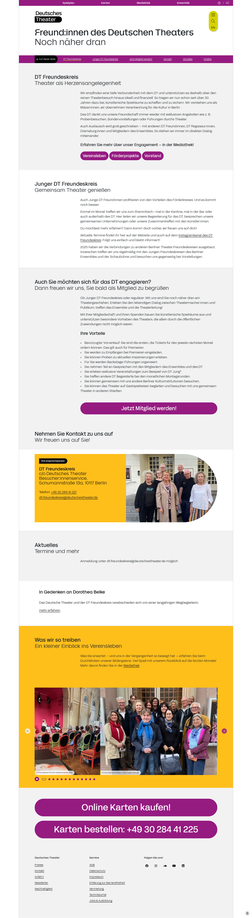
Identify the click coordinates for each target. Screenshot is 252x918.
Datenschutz (97, 871)
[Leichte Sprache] (219, 3)
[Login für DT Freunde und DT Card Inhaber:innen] (227, 3)
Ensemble (183, 3)
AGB (92, 865)
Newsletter (41, 883)
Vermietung (96, 889)
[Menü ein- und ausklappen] (213, 14)
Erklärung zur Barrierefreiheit (107, 883)
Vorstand (153, 155)
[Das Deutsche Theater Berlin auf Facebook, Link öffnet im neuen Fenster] (147, 866)
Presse (39, 865)
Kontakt (39, 871)
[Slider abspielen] (37, 779)
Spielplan (68, 3)
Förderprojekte (125, 155)
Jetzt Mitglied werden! (148, 408)
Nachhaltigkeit (43, 889)
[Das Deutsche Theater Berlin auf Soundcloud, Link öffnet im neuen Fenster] (165, 866)
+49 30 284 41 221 (64, 492)
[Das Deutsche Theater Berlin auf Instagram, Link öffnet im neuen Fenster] (156, 866)
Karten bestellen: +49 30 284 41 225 (126, 829)
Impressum (96, 877)
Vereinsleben (94, 155)
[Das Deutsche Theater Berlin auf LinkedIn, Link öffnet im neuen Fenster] (183, 866)
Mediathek (143, 3)
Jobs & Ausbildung (100, 901)
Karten (105, 3)
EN (213, 27)
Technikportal (97, 895)
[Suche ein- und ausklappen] (213, 21)
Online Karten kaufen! (126, 807)
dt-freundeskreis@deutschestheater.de (68, 497)
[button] (27, 731)
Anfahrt (39, 877)
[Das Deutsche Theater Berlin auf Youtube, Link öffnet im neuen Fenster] (174, 866)
